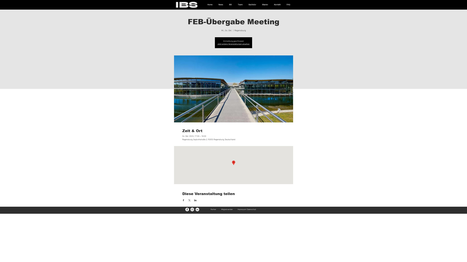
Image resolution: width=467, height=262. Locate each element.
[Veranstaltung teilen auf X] (189, 200)
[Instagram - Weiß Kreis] (192, 209)
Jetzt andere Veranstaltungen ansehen (233, 44)
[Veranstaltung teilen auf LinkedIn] (195, 200)
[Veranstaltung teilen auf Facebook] (183, 200)
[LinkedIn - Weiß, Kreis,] (197, 209)
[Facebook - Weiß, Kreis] (187, 209)
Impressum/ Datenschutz (247, 210)
